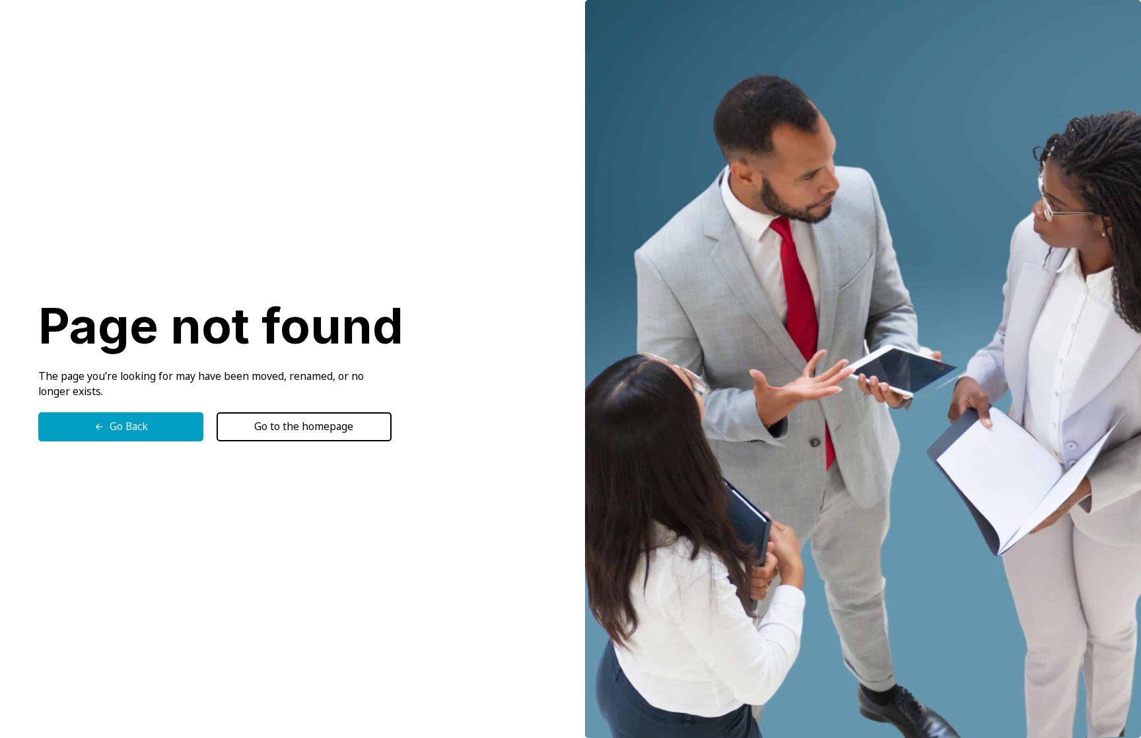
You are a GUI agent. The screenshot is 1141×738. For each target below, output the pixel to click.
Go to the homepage (303, 426)
